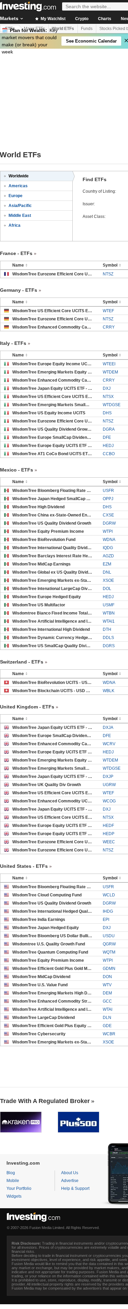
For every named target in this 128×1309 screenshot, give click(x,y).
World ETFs (63, 28)
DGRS (109, 645)
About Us (69, 1172)
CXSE (108, 515)
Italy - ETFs (13, 343)
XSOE (108, 580)
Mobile (12, 1180)
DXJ (107, 388)
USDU (109, 935)
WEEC (109, 842)
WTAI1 (109, 621)
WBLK (108, 690)
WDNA (109, 539)
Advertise (70, 1180)
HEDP (108, 833)
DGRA (109, 429)
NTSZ (108, 274)
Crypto (81, 18)
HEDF (108, 825)
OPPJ (108, 498)
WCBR (109, 1034)
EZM (107, 564)
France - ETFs (16, 253)
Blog (10, 1172)
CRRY (109, 327)
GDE (107, 1025)
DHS (107, 413)
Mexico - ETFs (16, 470)
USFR (108, 490)
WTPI (108, 531)
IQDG (108, 547)
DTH (107, 629)
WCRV (109, 743)
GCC (107, 1001)
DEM (107, 993)
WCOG (109, 801)
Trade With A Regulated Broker (45, 1101)
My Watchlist (53, 18)
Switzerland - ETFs (21, 662)
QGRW (109, 944)
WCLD (109, 895)
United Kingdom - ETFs (27, 706)
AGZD (108, 556)
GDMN (109, 968)
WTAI (107, 1009)
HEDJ (108, 445)
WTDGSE (111, 404)
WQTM (109, 952)
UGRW (109, 784)
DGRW (109, 523)
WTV (107, 985)
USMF (108, 605)
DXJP (108, 776)
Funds (87, 28)
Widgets (14, 1196)
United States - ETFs (24, 866)
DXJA (108, 727)
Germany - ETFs (18, 290)
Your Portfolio (18, 1188)
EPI (106, 919)
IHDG (108, 911)
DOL (107, 588)
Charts (104, 18)
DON (107, 976)
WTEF (108, 310)
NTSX (108, 396)
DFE (107, 437)
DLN (107, 1017)
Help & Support (75, 1188)
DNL (107, 572)
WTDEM (110, 372)
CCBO (109, 453)
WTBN (109, 613)
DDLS (108, 637)
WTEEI (109, 364)
